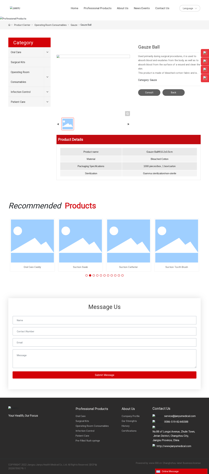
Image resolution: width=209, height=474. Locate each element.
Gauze (74, 24)
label (179, 463)
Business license (192, 463)
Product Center (22, 24)
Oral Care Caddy (32, 267)
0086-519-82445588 (176, 421)
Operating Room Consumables (50, 24)
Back (173, 92)
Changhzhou (170, 463)
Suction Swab (80, 267)
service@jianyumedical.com (180, 416)
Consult (149, 92)
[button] (86, 275)
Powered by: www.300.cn (149, 463)
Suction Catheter (128, 267)
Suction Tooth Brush (176, 267)
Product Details (70, 139)
